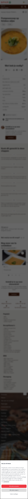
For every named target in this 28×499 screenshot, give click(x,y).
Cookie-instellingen (14, 494)
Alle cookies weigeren (14, 490)
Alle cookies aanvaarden (14, 486)
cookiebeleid (6, 481)
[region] (14, 479)
